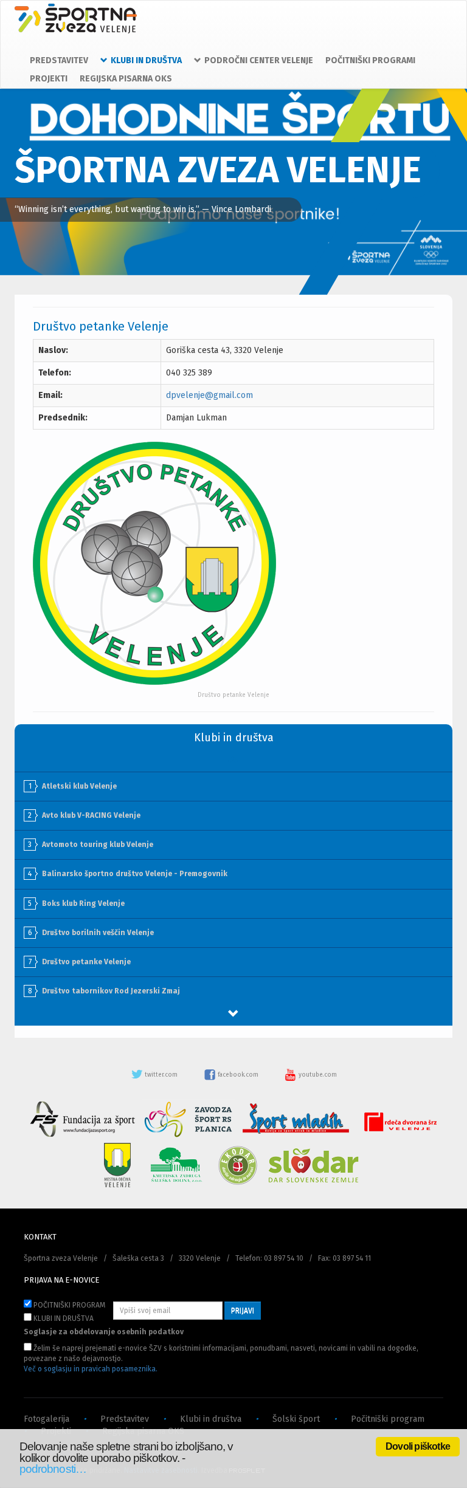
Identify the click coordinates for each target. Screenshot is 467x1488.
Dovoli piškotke (418, 1446)
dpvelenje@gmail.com (209, 395)
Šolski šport (296, 1419)
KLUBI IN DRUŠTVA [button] (146, 60)
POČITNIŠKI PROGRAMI (370, 60)
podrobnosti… (52, 1468)
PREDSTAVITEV (59, 60)
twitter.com (161, 1074)
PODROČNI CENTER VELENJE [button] (258, 60)
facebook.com (238, 1074)
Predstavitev (124, 1419)
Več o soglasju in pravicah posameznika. (90, 1369)
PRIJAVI (242, 1310)
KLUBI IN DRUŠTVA (63, 1318)
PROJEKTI (48, 79)
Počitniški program (387, 1419)
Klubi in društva (210, 1419)
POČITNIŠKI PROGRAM (68, 1305)
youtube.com (317, 1074)
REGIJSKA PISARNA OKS (126, 79)
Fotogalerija (46, 1419)
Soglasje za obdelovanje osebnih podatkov (104, 1332)
